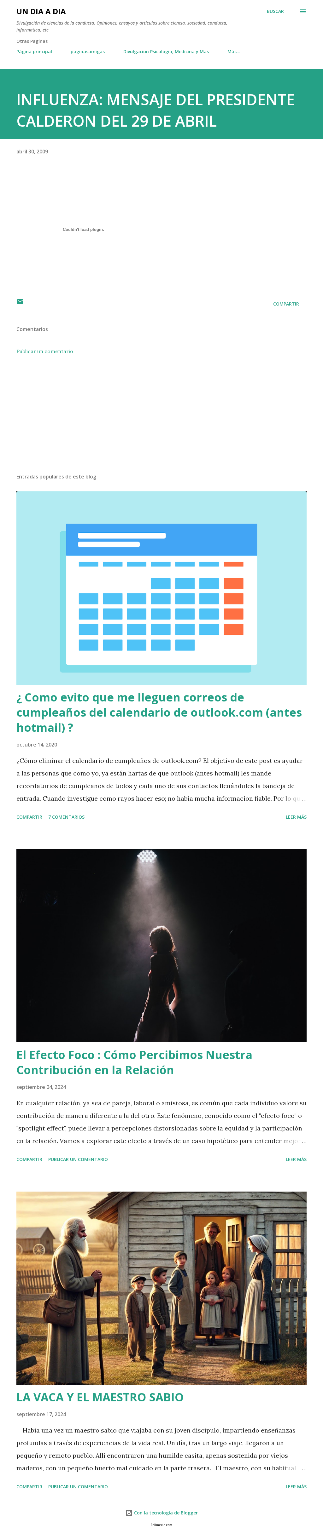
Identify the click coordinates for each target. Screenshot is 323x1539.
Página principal (34, 51)
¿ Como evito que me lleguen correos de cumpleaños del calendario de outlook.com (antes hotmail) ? (159, 712)
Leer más (296, 817)
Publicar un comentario (44, 351)
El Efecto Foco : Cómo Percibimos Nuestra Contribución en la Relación (134, 1062)
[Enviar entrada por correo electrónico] (20, 304)
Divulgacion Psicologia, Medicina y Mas (166, 51)
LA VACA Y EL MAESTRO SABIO (100, 1397)
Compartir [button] (286, 304)
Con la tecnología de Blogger (165, 1513)
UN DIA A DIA (41, 11)
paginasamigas (88, 51)
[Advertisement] (161, 419)
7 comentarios (66, 817)
